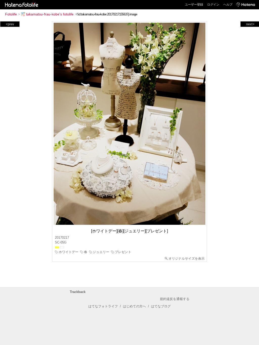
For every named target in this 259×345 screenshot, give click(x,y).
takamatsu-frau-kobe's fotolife (50, 14)
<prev (10, 24)
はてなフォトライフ (103, 306)
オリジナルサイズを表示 (186, 258)
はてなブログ (161, 306)
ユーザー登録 (194, 4)
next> (250, 24)
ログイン (213, 4)
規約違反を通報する (174, 299)
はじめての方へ (134, 306)
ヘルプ (227, 4)
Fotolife (11, 14)
